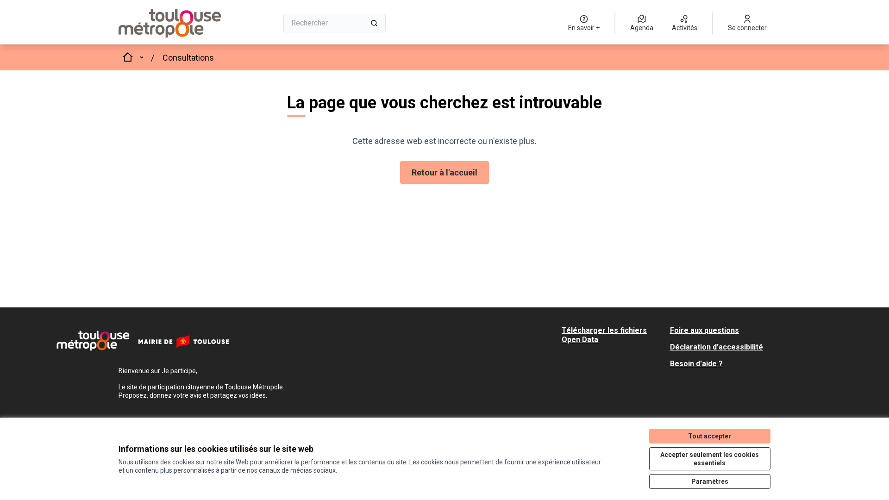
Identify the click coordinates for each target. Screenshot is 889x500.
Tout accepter (709, 436)
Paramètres (709, 481)
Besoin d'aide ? (696, 363)
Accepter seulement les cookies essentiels (709, 459)
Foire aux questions (704, 330)
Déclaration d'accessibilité (716, 347)
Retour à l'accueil (444, 172)
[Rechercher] (374, 23)
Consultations (188, 57)
